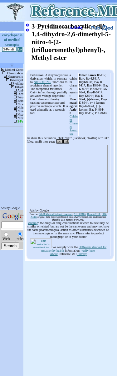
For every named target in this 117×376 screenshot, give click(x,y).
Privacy (82, 254)
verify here (88, 250)
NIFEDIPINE (42, 82)
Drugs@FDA (93, 214)
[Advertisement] (68, 176)
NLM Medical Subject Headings (55, 214)
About (54, 254)
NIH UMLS (80, 214)
